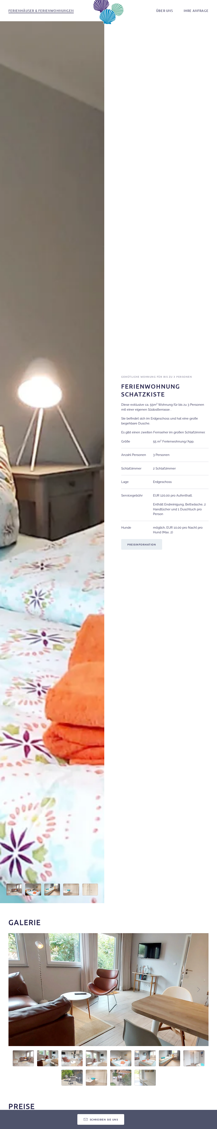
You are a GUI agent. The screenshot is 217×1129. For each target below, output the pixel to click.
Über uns (164, 11)
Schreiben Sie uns (104, 1119)
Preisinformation (141, 544)
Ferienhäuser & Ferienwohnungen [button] (41, 11)
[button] (18, 989)
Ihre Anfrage (196, 11)
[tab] (14, 890)
